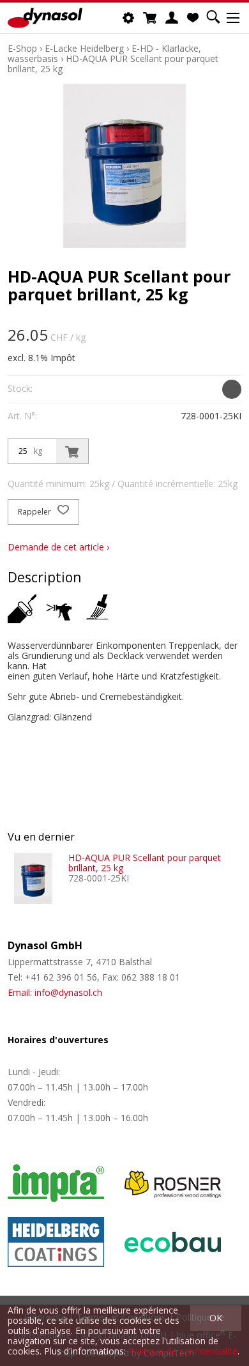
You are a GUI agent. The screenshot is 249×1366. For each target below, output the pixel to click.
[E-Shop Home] (45, 18)
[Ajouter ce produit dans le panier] (72, 451)
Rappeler (35, 511)
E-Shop (22, 48)
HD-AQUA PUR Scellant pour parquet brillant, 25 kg (113, 63)
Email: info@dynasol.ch (55, 992)
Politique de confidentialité (183, 1351)
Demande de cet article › (58, 547)
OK (215, 1318)
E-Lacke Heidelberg (84, 48)
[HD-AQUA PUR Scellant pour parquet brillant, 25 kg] (33, 878)
